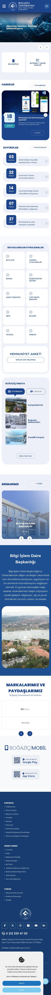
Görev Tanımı (11, 810)
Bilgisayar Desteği (13, 857)
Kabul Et (21, 983)
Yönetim (9, 817)
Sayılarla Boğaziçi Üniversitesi (18, 832)
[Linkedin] (44, 925)
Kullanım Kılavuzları (13, 896)
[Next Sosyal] (28, 925)
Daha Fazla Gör (25, 456)
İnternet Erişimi (11, 861)
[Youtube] (36, 925)
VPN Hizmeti (10, 875)
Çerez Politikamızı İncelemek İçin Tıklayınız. (21, 976)
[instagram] (20, 925)
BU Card (9, 864)
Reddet (21, 990)
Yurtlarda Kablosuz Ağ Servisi (17, 868)
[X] (13, 925)
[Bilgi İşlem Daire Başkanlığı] (25, 637)
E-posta (9, 850)
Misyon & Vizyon (12, 814)
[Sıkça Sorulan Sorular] (45, 981)
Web (8, 853)
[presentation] (40, 47)
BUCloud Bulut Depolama (16, 872)
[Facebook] (5, 925)
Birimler (9, 821)
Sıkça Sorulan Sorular (14, 893)
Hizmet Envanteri (12, 829)
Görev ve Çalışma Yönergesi (17, 836)
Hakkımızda (10, 807)
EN (47, 6)
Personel (9, 825)
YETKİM (8, 900)
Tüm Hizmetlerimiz (13, 879)
